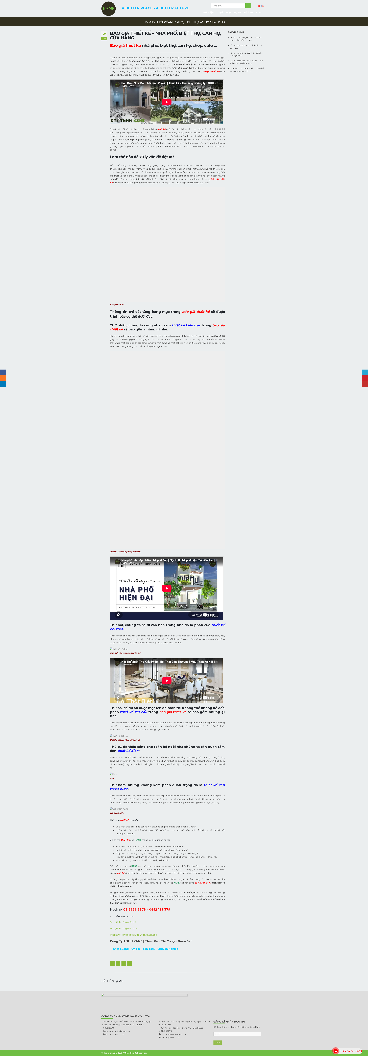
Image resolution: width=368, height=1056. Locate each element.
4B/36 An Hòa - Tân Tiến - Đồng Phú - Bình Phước (181, 1028)
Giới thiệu (208, 12)
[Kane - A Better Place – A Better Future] (108, 8)
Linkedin (3, 384)
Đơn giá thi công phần (121, 922)
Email (129, 963)
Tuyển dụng (224, 12)
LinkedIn (123, 963)
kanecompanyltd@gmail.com (117, 1031)
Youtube (365, 384)
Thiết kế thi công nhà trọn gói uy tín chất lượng (133, 935)
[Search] (248, 5)
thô (134, 922)
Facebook (112, 963)
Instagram (3, 378)
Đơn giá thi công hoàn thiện (124, 928)
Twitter (118, 963)
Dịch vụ (248, 12)
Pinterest (365, 378)
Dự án (237, 12)
